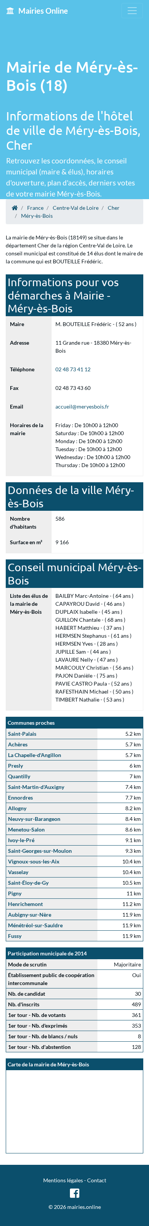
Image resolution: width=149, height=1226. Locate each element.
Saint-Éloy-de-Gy (28, 882)
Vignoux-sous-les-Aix (34, 861)
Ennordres (20, 797)
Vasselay (18, 872)
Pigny (14, 893)
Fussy (14, 936)
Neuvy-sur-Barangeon (34, 819)
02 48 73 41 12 (73, 369)
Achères (18, 744)
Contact (96, 1180)
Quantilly (19, 776)
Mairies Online (42, 10)
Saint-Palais (22, 733)
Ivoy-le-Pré (21, 840)
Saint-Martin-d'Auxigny (36, 787)
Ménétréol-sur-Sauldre (35, 925)
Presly (15, 765)
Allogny (17, 808)
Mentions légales (63, 1180)
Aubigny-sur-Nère (29, 914)
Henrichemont (25, 904)
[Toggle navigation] (132, 10)
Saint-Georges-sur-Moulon (40, 850)
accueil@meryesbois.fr (82, 406)
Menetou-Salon (26, 829)
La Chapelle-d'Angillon (34, 755)
